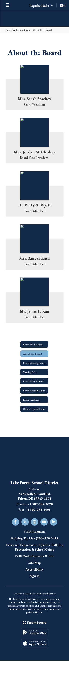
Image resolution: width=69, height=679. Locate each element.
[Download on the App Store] (34, 643)
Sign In (35, 576)
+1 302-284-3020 (40, 504)
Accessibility (34, 569)
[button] (41, 5)
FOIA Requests (34, 532)
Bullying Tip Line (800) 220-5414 (34, 538)
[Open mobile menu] (7, 5)
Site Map (34, 563)
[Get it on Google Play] (34, 632)
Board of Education (17, 30)
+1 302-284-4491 (38, 509)
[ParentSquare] (34, 622)
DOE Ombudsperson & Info (34, 556)
